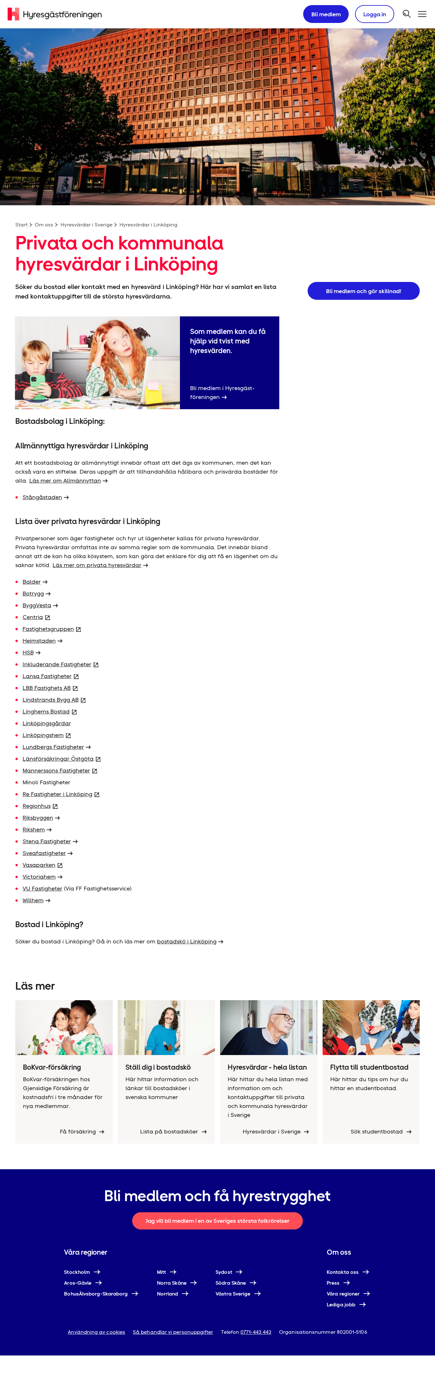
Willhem (33, 900)
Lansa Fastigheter (47, 676)
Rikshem (34, 829)
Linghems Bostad (46, 711)
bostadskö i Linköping (187, 941)
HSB (28, 652)
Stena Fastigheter (47, 841)
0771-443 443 (255, 1332)
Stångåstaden (42, 497)
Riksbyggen (38, 817)
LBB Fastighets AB (47, 687)
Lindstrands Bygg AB (51, 699)
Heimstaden (39, 640)
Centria (33, 617)
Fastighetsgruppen (48, 628)
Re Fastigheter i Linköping (57, 794)
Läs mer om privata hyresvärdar (97, 565)
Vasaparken (39, 864)
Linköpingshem (43, 735)
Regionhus (37, 805)
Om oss (44, 224)
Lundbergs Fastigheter (53, 746)
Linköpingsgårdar (47, 723)
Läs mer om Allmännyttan (65, 480)
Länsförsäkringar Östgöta (58, 758)
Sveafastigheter (44, 853)
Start (21, 224)
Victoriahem (39, 876)
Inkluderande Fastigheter (57, 664)
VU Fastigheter (42, 888)
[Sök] (407, 14)
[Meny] (422, 14)
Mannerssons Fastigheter (56, 770)
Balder (32, 581)
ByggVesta (37, 605)
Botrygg (33, 593)
